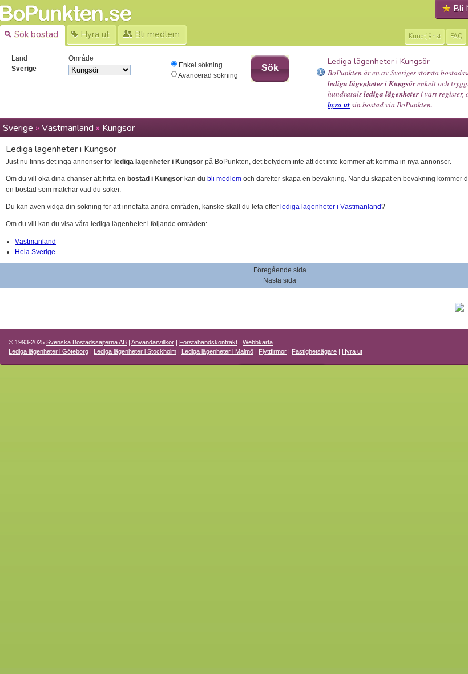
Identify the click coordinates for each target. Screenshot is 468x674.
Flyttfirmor (273, 351)
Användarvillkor (152, 342)
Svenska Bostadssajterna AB (86, 342)
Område (81, 58)
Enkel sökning (200, 65)
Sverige (18, 128)
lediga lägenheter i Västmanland (330, 207)
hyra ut (339, 104)
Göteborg (48, 351)
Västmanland (68, 128)
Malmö (217, 351)
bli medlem (224, 179)
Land (19, 58)
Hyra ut (352, 351)
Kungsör (118, 128)
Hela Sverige (35, 252)
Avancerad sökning (207, 75)
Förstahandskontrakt (208, 342)
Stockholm (135, 351)
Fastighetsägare (314, 351)
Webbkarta (258, 342)
